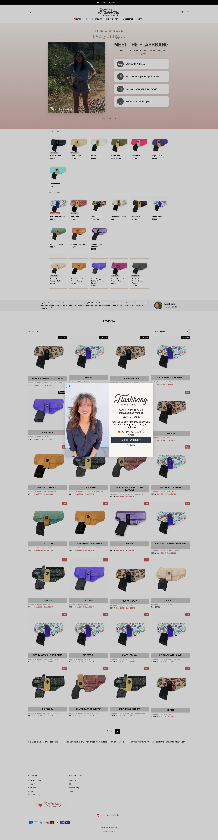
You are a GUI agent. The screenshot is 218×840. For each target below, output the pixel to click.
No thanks (131, 445)
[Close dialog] (68, 386)
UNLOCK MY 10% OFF (131, 440)
